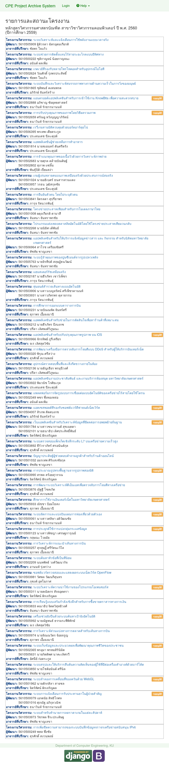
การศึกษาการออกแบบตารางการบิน (57, 305)
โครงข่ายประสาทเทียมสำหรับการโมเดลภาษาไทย (66, 209)
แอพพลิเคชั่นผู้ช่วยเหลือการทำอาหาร (58, 141)
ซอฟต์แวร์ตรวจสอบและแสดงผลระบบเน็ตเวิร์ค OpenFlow (72, 572)
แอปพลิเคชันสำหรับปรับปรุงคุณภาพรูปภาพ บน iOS (67, 334)
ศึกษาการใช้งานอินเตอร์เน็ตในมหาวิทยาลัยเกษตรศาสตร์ (71, 499)
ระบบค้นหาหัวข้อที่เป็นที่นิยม (52, 558)
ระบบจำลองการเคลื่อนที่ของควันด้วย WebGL (63, 679)
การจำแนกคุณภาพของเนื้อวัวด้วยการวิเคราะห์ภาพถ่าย (70, 156)
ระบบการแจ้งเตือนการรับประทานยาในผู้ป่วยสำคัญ (67, 693)
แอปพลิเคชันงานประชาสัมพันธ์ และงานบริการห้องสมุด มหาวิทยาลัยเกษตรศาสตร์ (88, 378)
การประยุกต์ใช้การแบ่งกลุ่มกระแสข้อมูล (60, 528)
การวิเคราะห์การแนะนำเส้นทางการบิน (59, 543)
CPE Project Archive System (30, 5)
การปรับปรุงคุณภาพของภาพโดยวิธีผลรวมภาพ (64, 112)
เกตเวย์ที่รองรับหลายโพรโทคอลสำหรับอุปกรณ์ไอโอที (68, 69)
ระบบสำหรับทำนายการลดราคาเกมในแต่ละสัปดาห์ (67, 712)
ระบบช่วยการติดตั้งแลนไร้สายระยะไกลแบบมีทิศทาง (68, 54)
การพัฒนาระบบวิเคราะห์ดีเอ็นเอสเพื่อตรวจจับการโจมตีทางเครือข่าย (79, 485)
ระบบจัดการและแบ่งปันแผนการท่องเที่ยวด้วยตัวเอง (67, 514)
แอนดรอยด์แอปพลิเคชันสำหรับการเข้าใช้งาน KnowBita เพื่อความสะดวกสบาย (85, 98)
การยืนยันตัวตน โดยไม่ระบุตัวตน (55, 194)
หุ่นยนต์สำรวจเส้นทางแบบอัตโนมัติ (57, 286)
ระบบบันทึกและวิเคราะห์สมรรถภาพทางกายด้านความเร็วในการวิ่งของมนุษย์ (84, 83)
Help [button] (83, 5)
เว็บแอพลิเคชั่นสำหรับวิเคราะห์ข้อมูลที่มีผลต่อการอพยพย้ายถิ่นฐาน (77, 422)
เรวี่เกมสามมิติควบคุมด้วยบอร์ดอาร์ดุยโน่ (60, 127)
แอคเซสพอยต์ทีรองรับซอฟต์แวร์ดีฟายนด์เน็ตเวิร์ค (66, 407)
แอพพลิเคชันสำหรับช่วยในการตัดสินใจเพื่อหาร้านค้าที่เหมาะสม (76, 320)
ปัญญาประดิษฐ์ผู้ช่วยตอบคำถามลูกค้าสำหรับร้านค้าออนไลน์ (73, 455)
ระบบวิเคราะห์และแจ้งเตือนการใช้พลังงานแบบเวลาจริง (70, 39)
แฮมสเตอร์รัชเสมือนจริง (49, 271)
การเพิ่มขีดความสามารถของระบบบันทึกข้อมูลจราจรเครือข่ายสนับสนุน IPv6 (84, 727)
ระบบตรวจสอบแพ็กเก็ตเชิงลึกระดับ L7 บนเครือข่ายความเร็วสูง (75, 441)
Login (66, 5)
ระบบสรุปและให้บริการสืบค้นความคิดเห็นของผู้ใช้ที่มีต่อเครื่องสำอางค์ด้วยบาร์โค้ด (88, 664)
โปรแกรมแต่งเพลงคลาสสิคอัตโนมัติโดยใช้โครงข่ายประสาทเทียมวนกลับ (82, 223)
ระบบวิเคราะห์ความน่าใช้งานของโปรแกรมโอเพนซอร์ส (70, 587)
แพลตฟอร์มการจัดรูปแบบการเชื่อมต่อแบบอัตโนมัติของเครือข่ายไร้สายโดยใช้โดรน (89, 393)
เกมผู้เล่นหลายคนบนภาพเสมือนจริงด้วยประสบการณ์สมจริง (73, 175)
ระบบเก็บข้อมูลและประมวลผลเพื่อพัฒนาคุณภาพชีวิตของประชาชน (78, 645)
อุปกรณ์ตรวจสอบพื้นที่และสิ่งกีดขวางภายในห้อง (65, 363)
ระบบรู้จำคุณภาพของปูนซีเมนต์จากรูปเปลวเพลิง (65, 257)
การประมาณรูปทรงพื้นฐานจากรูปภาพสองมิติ (63, 470)
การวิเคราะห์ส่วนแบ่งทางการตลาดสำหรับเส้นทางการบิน (71, 630)
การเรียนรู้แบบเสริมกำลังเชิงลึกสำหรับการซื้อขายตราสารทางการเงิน (79, 601)
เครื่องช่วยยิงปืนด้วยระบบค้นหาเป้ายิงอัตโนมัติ (64, 616)
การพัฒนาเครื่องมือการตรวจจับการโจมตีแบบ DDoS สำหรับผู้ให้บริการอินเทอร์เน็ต (88, 349)
